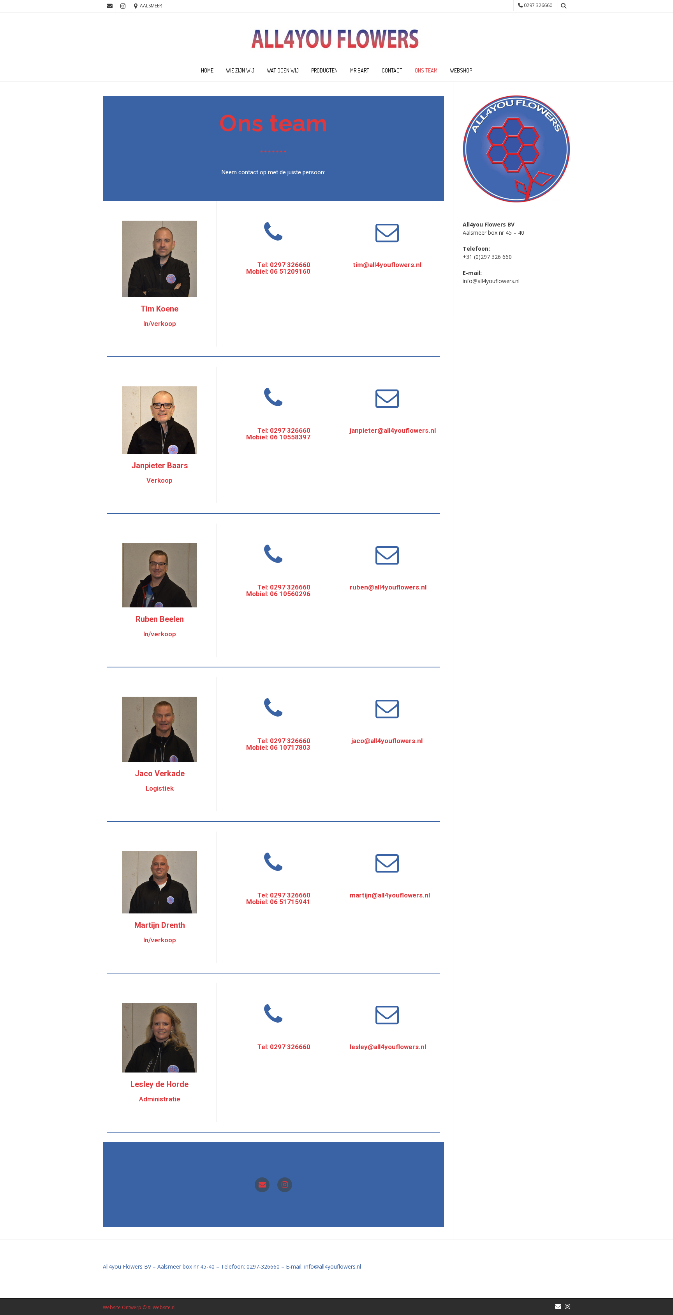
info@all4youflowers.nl (491, 281)
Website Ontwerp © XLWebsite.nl (139, 1307)
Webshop (461, 70)
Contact (392, 70)
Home (207, 70)
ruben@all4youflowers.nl (388, 587)
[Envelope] (262, 1184)
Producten (324, 70)
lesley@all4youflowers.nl (388, 1047)
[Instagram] (284, 1184)
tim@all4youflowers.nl (387, 265)
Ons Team (426, 70)
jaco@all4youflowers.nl (387, 741)
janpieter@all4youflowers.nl (393, 430)
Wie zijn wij (240, 70)
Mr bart (359, 70)
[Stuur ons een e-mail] (109, 6)
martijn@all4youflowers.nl (390, 895)
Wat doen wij (283, 70)
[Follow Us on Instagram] (122, 6)
